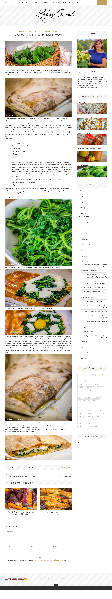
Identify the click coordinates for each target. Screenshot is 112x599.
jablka (81, 387)
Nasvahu (64, 578)
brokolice (92, 377)
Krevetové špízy (21, 512)
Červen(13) (85, 250)
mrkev (98, 394)
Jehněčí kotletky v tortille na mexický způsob (95, 265)
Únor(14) (84, 347)
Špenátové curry (88, 297)
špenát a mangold (94, 426)
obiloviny (88, 397)
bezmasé (15, 467)
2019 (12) (81, 196)
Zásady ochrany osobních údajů (67, 2)
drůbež (89, 381)
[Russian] (23, 579)
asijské (81, 374)
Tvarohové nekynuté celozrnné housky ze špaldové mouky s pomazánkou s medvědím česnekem (95, 276)
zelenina (81, 423)
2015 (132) (81, 358)
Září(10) (84, 233)
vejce (80, 416)
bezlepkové (90, 374)
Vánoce (97, 416)
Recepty (25, 2)
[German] (14, 579)
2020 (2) (80, 191)
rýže (80, 410)
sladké (81, 413)
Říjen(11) (84, 227)
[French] (11, 579)
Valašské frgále (82, 102)
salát (101, 410)
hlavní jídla (34, 32)
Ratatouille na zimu (83, 133)
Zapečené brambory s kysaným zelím (95, 311)
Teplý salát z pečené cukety (86, 117)
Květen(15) (85, 256)
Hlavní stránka (11, 2)
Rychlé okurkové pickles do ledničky (89, 165)
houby (80, 384)
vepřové (88, 416)
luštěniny (90, 390)
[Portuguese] (20, 579)
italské (20, 467)
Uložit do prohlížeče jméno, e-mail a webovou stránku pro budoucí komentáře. (33, 554)
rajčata (81, 407)
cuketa (81, 381)
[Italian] (17, 579)
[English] (9, 579)
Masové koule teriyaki (90, 270)
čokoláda (82, 426)
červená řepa (92, 423)
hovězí (88, 384)
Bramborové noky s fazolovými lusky (56, 513)
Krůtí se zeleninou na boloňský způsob (97, 306)
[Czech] (6, 579)
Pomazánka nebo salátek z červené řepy (95, 292)
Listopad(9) (85, 222)
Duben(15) (85, 262)
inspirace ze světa (50, 32)
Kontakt (45, 2)
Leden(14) (84, 353)
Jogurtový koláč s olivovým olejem (94, 287)
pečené (33, 467)
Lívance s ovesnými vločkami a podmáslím (97, 316)
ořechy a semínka (84, 400)
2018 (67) (81, 202)
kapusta (81, 390)
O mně (35, 2)
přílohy (98, 403)
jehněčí (100, 387)
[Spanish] (25, 579)
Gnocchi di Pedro (88, 327)
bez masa (23, 32)
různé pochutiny (90, 410)
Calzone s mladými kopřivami (92, 301)
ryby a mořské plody (93, 407)
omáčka (97, 397)
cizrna (100, 377)
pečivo (81, 403)
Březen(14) (85, 341)
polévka (89, 403)
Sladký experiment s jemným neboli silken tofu (95, 336)
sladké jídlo (90, 413)
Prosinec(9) (85, 216)
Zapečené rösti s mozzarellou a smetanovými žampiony (97, 322)
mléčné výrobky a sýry (85, 394)
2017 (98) (81, 208)
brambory (82, 377)
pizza (37, 467)
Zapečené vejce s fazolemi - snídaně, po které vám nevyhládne (95, 282)
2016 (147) (81, 213)
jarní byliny (26, 467)
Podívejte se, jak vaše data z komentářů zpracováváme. (49, 560)
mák (80, 397)
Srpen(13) (84, 239)
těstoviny (101, 413)
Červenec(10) (86, 244)
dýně (96, 381)
